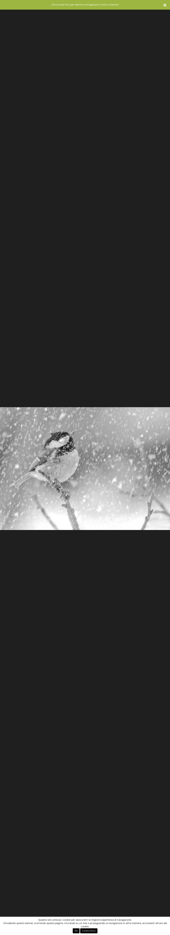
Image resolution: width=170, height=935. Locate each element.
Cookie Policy (89, 931)
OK (76, 931)
